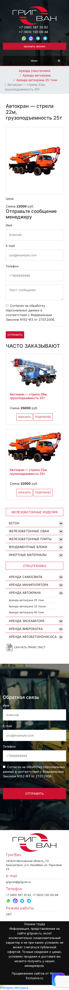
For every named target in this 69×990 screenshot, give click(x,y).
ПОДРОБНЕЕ (43, 416)
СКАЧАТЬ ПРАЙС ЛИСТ (29, 647)
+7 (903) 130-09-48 (33, 32)
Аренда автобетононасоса (33, 637)
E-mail (10, 246)
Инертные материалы (28, 555)
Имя (9, 225)
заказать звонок (34, 46)
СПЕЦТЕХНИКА (34, 566)
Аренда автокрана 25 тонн (36, 80)
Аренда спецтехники (34, 71)
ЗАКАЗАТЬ (24, 416)
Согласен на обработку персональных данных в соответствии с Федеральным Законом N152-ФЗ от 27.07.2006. (30, 312)
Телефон (12, 266)
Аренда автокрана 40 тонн (26, 612)
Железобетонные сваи (29, 531)
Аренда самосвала (25, 577)
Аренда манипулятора (28, 585)
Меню (34, 60)
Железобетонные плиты (30, 539)
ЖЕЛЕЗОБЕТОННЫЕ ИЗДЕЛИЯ (34, 512)
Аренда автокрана (37, 75)
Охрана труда (34, 924)
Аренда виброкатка (26, 629)
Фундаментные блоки (28, 547)
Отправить (14, 334)
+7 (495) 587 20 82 (33, 27)
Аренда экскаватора (26, 621)
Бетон (14, 523)
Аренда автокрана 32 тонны (27, 606)
